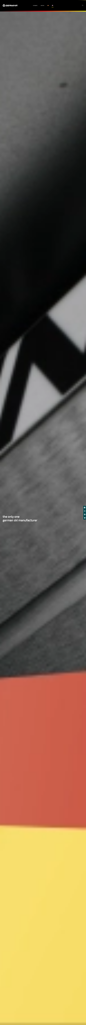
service (42, 5)
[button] (82, 5)
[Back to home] (10, 5)
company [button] (35, 5)
